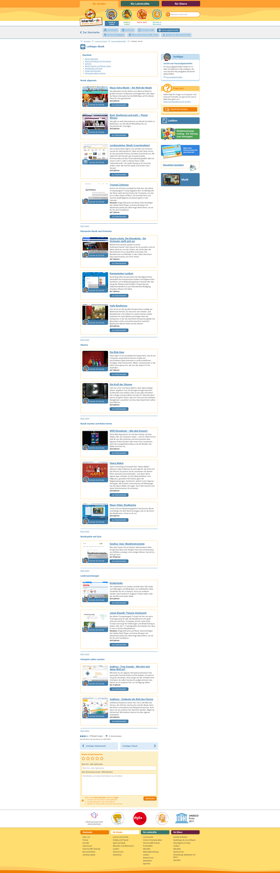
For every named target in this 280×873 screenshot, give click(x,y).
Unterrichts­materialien (152, 840)
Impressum (87, 846)
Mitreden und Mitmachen (123, 846)
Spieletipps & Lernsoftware (184, 840)
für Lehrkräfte (140, 3)
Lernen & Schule (101, 41)
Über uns (86, 837)
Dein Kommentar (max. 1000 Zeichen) (97, 772)
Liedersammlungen (93, 71)
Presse (85, 840)
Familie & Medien (180, 837)
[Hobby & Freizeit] (127, 14)
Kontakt (86, 843)
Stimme (88, 64)
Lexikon (116, 849)
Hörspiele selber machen (95, 73)
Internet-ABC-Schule (151, 843)
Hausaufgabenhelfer (118, 41)
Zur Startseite (91, 32)
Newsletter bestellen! (173, 165)
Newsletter (117, 855)
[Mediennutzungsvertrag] (180, 133)
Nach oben (84, 226)
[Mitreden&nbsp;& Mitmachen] (157, 14)
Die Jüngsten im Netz (181, 843)
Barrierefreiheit (89, 852)
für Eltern (181, 3)
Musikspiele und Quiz (93, 68)
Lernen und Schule (120, 837)
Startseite (87, 41)
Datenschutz (118, 852)
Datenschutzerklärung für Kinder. (177, 101)
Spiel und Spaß (119, 843)
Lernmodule (148, 837)
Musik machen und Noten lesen (98, 66)
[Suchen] (168, 14)
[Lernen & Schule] (112, 14)
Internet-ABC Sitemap (91, 849)
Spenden (146, 863)
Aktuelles (146, 849)
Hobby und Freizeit (120, 840)
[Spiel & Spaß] (142, 14)
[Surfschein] (180, 151)
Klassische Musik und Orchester (98, 61)
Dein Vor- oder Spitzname (92, 764)
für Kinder (99, 3)
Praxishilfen (148, 846)
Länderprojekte (89, 855)
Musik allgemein (91, 59)
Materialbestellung (150, 852)
